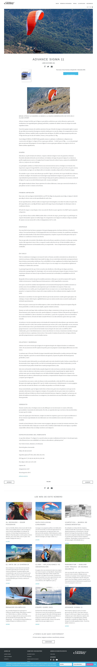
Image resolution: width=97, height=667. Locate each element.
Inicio (57, 3)
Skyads (28, 661)
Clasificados (81, 3)
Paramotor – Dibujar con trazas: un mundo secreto (76, 567)
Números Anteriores (66, 3)
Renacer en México (16, 607)
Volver (48, 481)
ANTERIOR (9, 482)
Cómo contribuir (8, 656)
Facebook (29, 656)
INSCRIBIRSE (90, 664)
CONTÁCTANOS (48, 641)
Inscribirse (90, 3)
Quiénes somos (7, 654)
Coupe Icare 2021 (44, 607)
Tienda (75, 3)
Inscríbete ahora (31, 654)
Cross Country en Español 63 (69, 69)
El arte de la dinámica (17, 564)
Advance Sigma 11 (74, 607)
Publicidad (52, 654)
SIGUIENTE (87, 482)
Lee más (8, 541)
